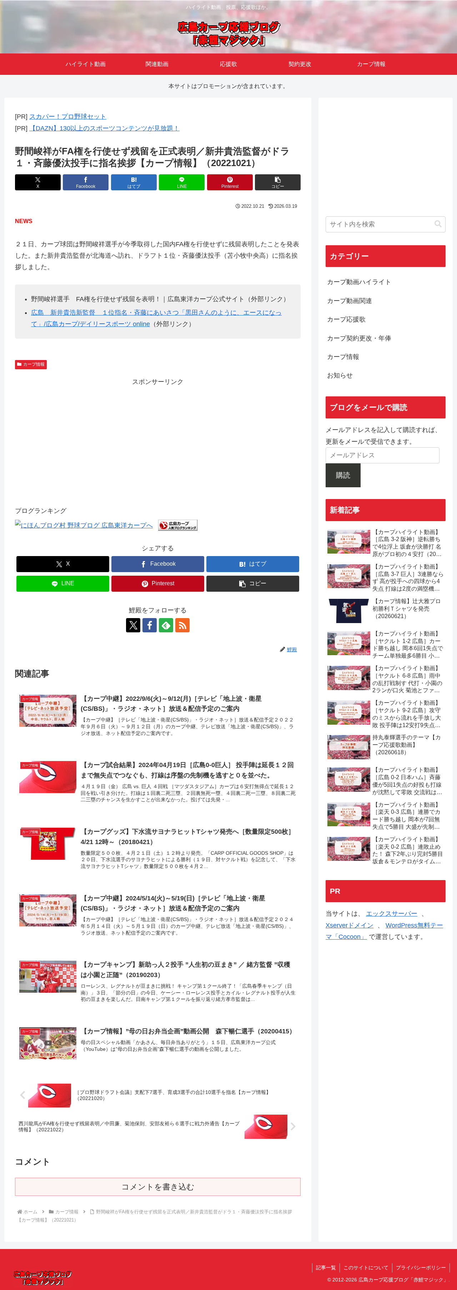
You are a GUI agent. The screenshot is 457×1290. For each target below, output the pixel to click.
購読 (343, 475)
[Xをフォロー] (133, 625)
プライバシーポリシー (421, 1267)
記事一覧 (326, 1267)
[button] (278, 182)
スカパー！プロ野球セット (67, 116)
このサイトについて (365, 1267)
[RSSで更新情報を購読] (182, 625)
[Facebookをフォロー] (149, 625)
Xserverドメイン (349, 925)
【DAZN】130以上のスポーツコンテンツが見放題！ (104, 128)
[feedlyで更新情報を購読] (166, 625)
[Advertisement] (158, 437)
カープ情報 (34, 364)
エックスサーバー (391, 913)
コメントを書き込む (158, 1186)
